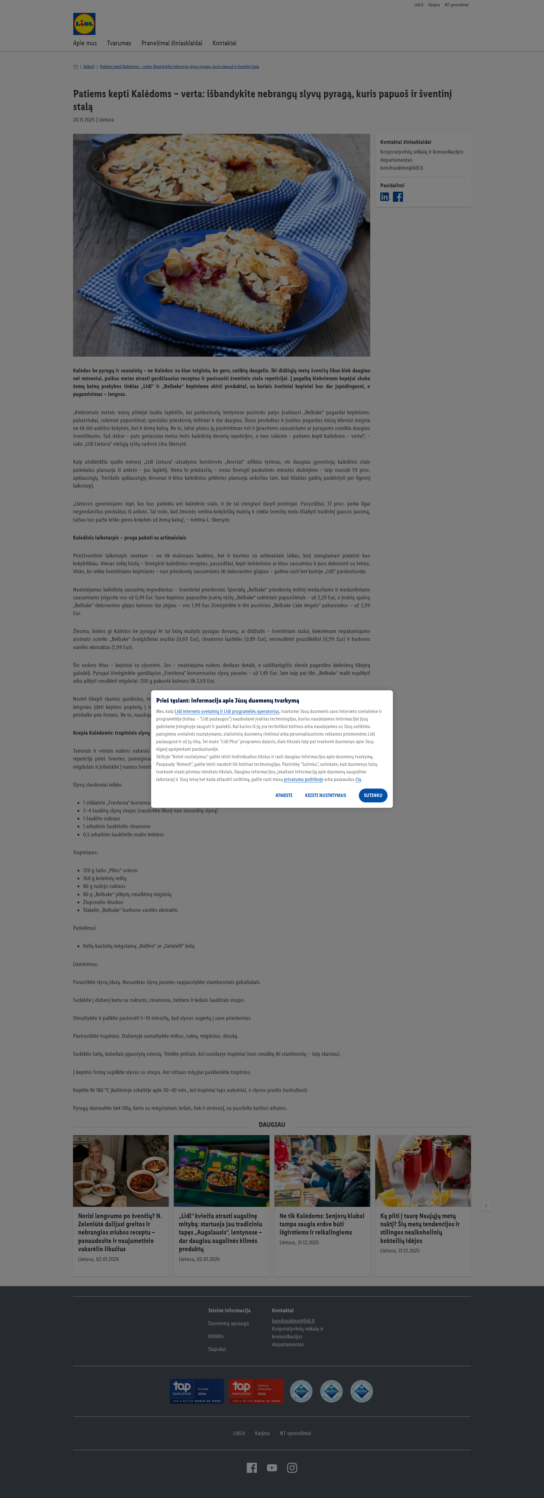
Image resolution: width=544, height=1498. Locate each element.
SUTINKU (373, 795)
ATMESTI (283, 795)
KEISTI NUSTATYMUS (325, 795)
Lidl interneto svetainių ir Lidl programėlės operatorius (227, 711)
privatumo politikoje (303, 779)
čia (358, 779)
